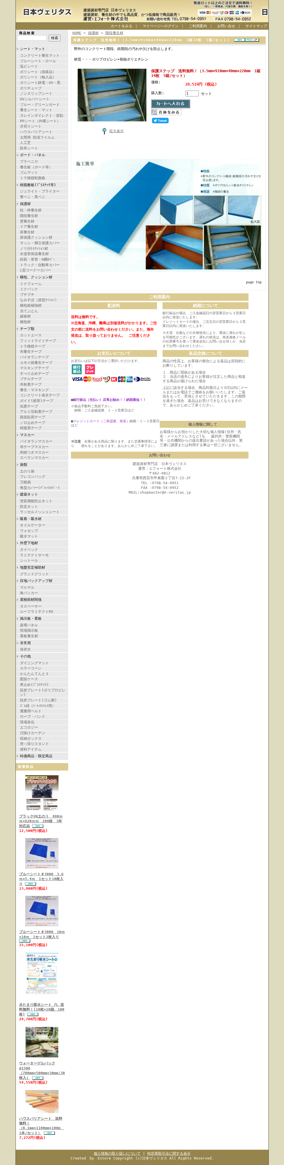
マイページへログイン (161, 26)
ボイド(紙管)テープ (36, 401)
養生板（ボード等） (36, 167)
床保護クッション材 (36, 237)
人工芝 (25, 143)
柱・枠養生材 (31, 210)
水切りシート (31, 126)
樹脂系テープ (31, 428)
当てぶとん (29, 311)
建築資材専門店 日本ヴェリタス (109, 10)
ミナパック (29, 289)
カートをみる (121, 26)
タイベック (29, 550)
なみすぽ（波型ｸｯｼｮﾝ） (39, 300)
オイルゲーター (32, 525)
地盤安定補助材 (32, 567)
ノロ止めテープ (32, 423)
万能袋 (25, 482)
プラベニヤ (29, 161)
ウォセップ (29, 531)
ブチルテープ (31, 379)
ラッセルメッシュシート (40, 512)
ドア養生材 (29, 226)
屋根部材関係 (31, 600)
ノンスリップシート (36, 93)
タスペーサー (31, 606)
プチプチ (27, 294)
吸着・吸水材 (31, 519)
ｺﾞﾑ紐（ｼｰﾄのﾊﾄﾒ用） (37, 706)
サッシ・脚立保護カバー (40, 243)
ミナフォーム (31, 284)
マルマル (27, 587)
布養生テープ (31, 351)
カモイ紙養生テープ (36, 363)
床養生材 (27, 232)
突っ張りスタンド (34, 744)
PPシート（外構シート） (40, 121)
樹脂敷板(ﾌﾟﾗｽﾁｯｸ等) (38, 185)
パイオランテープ (34, 357)
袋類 (23, 464)
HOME (76, 33)
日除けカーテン (32, 733)
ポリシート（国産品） (38, 72)
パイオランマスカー (36, 441)
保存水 (25, 649)
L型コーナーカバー (35, 270)
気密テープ (29, 406)
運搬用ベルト (31, 711)
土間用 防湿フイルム (37, 137)
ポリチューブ (31, 88)
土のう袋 (27, 471)
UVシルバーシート (35, 99)
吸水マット (29, 536)
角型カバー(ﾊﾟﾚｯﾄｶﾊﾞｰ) (40, 488)
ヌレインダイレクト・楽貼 (41, 115)
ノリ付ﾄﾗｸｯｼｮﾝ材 (34, 248)
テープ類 (27, 329)
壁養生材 (27, 221)
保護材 (25, 204)
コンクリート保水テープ (40, 395)
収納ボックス (31, 738)
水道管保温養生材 (34, 254)
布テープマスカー (34, 447)
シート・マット (32, 49)
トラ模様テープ (32, 346)
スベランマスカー (34, 458)
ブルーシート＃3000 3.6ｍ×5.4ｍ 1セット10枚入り (41, 879)
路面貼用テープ (32, 417)
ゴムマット (29, 172)
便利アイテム (31, 749)
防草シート (29, 148)
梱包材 (25, 322)
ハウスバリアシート (36, 132)
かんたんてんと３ (34, 674)
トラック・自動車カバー (40, 265)
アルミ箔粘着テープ (36, 411)
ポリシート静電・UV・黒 (40, 83)
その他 (25, 656)
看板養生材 (29, 636)
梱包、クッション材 (36, 277)
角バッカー (29, 593)
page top (254, 282)
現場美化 (27, 722)
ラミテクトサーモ (34, 555)
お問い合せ (226, 26)
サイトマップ (256, 26)
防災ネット (29, 506)
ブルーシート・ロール (38, 61)
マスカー (27, 435)
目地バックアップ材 (36, 581)
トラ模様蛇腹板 (32, 178)
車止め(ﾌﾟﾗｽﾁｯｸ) (34, 684)
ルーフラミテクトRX (36, 611)
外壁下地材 (29, 543)
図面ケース (29, 679)
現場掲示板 (29, 630)
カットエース (31, 335)
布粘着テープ (31, 384)
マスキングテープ (34, 368)
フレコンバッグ (32, 476)
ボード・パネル (32, 155)
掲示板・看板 (31, 618)
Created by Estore (90, 1158)
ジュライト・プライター (40, 191)
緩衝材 (25, 316)
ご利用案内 (198, 26)
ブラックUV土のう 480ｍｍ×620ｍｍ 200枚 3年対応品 (41, 821)
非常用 (25, 643)
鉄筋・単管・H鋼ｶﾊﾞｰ (37, 259)
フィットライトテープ (38, 341)
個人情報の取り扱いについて (117, 1153)
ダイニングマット (34, 663)
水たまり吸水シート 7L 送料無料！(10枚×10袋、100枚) (41, 1009)
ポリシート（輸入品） (38, 77)
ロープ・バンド (32, 716)
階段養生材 (29, 216)
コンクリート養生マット (40, 55)
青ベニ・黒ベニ (32, 197)
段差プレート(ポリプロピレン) (42, 692)
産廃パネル (29, 625)
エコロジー (29, 727)
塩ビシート (29, 66)
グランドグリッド (34, 574)
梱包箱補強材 (31, 305)
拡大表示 (116, 131)
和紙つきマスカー (34, 452)
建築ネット (29, 494)
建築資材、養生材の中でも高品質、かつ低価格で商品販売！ (132, 14)
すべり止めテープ (34, 373)
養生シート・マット (36, 110)
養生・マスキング (34, 390)
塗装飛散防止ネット (36, 501)
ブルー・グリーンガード (40, 104)
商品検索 (27, 33)
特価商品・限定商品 (36, 756)
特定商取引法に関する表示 (169, 1153)
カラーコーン (31, 668)
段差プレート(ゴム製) (38, 700)
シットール (29, 560)
